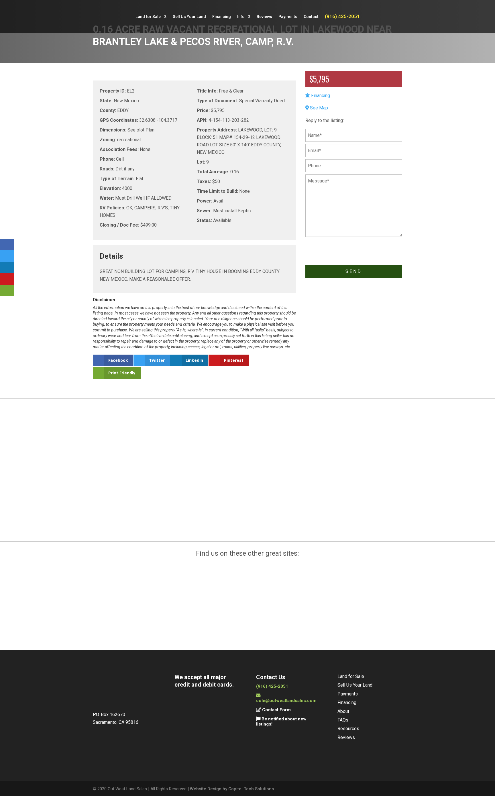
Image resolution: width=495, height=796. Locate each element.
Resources (348, 728)
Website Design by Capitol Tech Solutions (232, 788)
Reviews (264, 17)
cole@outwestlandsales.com (286, 700)
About (343, 711)
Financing (221, 17)
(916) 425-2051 (342, 16)
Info (241, 17)
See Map (318, 108)
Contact (311, 17)
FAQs (342, 720)
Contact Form (276, 709)
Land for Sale (148, 17)
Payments (287, 17)
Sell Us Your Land (189, 17)
